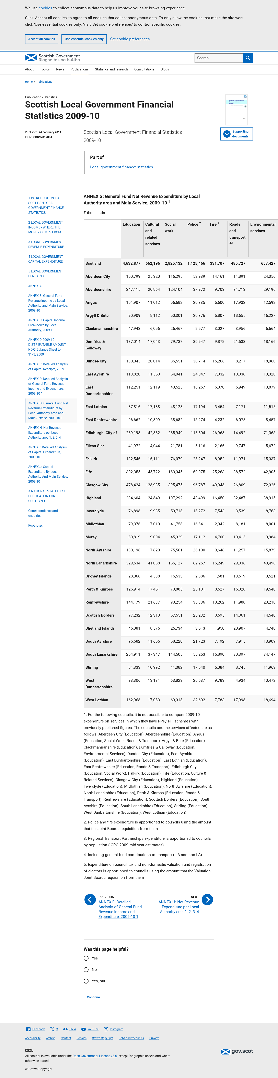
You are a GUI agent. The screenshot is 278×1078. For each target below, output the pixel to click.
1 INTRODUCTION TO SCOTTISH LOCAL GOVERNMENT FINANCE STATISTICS (46, 205)
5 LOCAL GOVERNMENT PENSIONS (45, 273)
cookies (45, 8)
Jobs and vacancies (131, 1038)
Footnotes (35, 525)
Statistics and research (111, 69)
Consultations (144, 69)
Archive (50, 1038)
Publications (80, 69)
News (60, 69)
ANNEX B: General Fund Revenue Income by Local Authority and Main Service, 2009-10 (48, 303)
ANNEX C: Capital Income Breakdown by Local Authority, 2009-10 (46, 325)
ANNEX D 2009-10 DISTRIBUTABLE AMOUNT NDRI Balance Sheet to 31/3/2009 (47, 347)
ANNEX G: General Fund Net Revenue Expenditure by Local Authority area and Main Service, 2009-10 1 (48, 410)
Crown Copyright (102, 1038)
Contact (66, 1038)
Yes (95, 958)
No (94, 969)
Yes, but (98, 981)
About (29, 69)
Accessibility (32, 1038)
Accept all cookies (41, 39)
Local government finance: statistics (121, 167)
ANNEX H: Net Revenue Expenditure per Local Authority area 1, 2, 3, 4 (44, 432)
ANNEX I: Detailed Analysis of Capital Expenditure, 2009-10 (47, 452)
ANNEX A (35, 286)
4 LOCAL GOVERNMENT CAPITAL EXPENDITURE (45, 259)
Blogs (165, 69)
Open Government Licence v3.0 (94, 1056)
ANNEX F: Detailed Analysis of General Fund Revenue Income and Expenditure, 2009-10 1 (48, 386)
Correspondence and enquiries (43, 513)
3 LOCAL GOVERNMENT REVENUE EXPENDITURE (46, 244)
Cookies (81, 1038)
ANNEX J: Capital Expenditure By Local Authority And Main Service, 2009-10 (48, 474)
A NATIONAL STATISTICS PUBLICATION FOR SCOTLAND (46, 496)
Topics (45, 69)
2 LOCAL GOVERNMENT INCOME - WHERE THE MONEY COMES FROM (45, 227)
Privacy (154, 1038)
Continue (93, 997)
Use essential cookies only (84, 39)
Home (29, 81)
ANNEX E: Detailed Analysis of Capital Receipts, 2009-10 (48, 366)
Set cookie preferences (130, 39)
